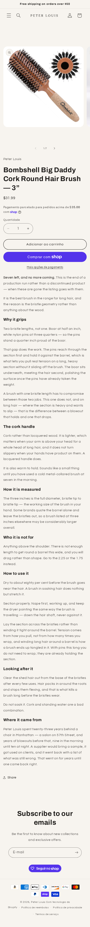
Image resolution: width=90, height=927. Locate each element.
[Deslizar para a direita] (54, 148)
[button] (9, 15)
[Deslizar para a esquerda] (35, 148)
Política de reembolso (35, 907)
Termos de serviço (47, 914)
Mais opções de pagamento (45, 267)
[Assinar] (76, 852)
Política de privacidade (67, 907)
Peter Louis (38, 902)
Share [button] (12, 777)
